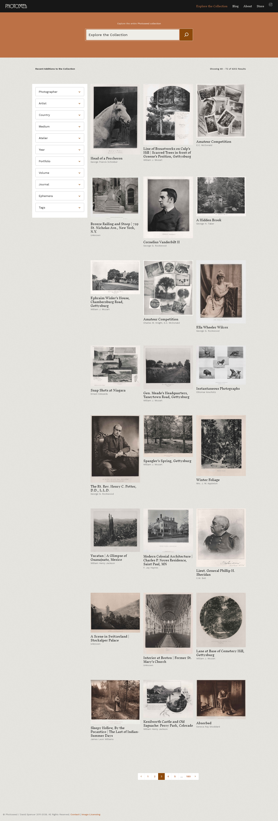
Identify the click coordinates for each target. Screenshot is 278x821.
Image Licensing (91, 814)
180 (188, 776)
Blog (235, 6)
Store (260, 6)
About (247, 6)
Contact (74, 814)
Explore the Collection (211, 6)
